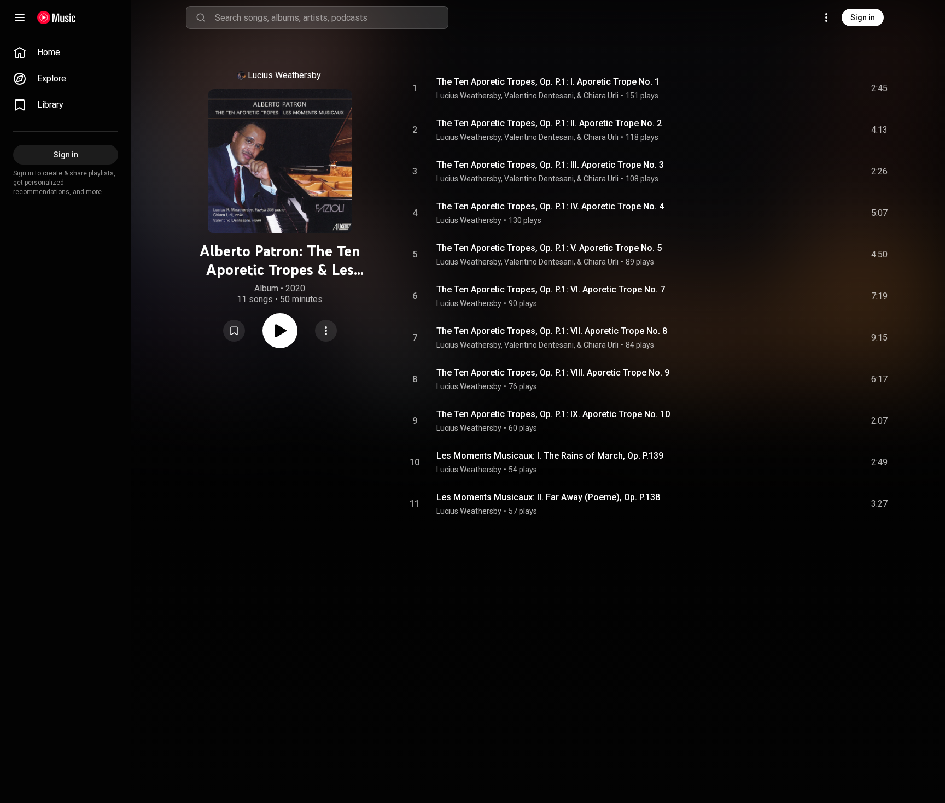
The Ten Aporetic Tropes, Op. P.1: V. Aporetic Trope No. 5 (549, 248)
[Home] (56, 17)
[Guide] (19, 17)
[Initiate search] (200, 17)
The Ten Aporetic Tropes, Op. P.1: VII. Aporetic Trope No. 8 (551, 331)
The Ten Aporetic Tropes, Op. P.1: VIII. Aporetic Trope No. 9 (552, 372)
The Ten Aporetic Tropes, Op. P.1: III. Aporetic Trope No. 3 (550, 165)
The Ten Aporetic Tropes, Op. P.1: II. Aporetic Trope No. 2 (549, 123)
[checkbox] (879, 88)
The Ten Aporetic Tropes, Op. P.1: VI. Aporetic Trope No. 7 (550, 289)
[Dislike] (817, 88)
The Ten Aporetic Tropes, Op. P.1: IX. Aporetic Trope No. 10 (553, 414)
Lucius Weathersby (284, 75)
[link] (65, 52)
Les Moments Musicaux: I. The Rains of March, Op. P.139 (549, 455)
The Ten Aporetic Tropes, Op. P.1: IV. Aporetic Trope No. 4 (550, 206)
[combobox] (331, 17)
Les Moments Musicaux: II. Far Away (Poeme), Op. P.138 (548, 497)
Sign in (862, 17)
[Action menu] (326, 331)
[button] (234, 331)
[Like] (797, 88)
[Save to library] (234, 330)
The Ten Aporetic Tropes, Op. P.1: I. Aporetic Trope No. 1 (548, 82)
